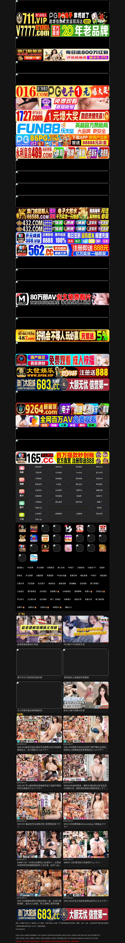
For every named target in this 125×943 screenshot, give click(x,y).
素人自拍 (99, 472)
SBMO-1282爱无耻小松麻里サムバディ (82, 862)
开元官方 (20, 599)
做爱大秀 (77, 599)
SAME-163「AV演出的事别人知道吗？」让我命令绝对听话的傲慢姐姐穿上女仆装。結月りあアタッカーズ (39, 865)
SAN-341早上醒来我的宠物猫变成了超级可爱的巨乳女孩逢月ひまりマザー (39, 787)
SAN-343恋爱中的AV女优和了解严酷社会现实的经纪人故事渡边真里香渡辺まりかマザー (85, 748)
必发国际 (83, 583)
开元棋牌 (40, 567)
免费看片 (67, 599)
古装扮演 (38, 490)
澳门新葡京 (94, 583)
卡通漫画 (38, 502)
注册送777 (92, 567)
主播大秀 (20, 583)
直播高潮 (73, 575)
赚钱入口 (68, 607)
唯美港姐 (79, 478)
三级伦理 (38, 472)
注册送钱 (80, 567)
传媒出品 (38, 508)
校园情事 (58, 514)
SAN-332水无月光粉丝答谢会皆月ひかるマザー (86, 900)
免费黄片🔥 (57, 607)
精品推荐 (38, 467)
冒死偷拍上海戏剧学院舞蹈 (76, 677)
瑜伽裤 (79, 496)
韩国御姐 (58, 478)
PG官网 (30, 567)
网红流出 (79, 484)
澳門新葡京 (32, 591)
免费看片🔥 (54, 591)
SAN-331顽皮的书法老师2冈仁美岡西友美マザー (38, 825)
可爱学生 (79, 490)
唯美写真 (79, 502)
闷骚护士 (99, 496)
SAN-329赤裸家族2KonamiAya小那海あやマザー (85, 825)
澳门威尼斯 (99, 599)
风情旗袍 (38, 496)
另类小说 (38, 519)
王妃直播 (31, 583)
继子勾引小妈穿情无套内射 (29, 677)
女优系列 (58, 490)
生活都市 (38, 514)
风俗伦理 (99, 514)
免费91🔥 (21, 607)
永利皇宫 (43, 591)
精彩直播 (83, 575)
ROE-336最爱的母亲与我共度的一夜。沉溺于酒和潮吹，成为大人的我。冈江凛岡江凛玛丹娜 (39, 902)
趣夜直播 (62, 583)
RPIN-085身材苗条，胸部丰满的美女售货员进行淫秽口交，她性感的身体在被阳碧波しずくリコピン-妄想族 (86, 788)
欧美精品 (79, 467)
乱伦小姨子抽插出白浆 (74, 710)
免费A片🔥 (32, 607)
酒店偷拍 (103, 575)
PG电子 (71, 567)
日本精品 (58, 472)
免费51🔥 (88, 591)
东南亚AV (99, 478)
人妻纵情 (79, 514)
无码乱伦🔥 (100, 591)
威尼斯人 (20, 567)
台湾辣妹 (38, 478)
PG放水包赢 (61, 575)
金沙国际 (43, 599)
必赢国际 (39, 575)
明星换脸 (58, 496)
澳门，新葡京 (55, 599)
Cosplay (79, 472)
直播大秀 (88, 599)
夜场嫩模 (72, 583)
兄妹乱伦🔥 (44, 607)
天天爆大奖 (32, 599)
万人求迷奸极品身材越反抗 (29, 710)
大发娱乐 (20, 591)
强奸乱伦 (58, 467)
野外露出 (99, 484)
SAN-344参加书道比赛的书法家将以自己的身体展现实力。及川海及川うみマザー (39, 748)
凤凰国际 (50, 575)
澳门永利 (61, 567)
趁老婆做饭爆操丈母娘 (27, 644)
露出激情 (58, 502)
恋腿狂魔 (99, 490)
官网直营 (50, 567)
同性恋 (99, 508)
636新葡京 (67, 591)
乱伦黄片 (41, 583)
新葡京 (19, 575)
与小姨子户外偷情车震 (74, 644)
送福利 (102, 567)
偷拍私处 (51, 583)
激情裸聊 (77, 591)
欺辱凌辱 (38, 484)
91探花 (58, 484)
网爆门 (99, 502)
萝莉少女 (99, 467)
